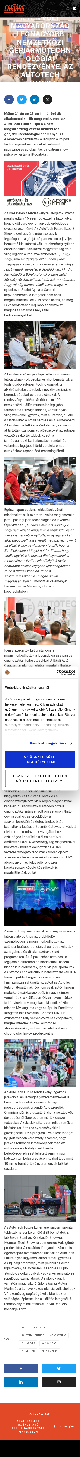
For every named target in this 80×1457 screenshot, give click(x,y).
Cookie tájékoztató (28, 1428)
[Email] (47, 99)
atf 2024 (40, 1327)
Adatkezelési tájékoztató (28, 1423)
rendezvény (50, 1351)
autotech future (33, 1335)
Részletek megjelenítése (48, 743)
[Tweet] (22, 99)
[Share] (9, 99)
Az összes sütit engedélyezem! (40, 759)
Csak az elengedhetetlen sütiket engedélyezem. (40, 778)
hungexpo (29, 1343)
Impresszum (28, 1431)
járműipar (50, 1343)
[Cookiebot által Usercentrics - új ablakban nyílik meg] (57, 672)
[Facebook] (55, 1426)
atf (25, 1327)
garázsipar (59, 1335)
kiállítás (29, 1351)
